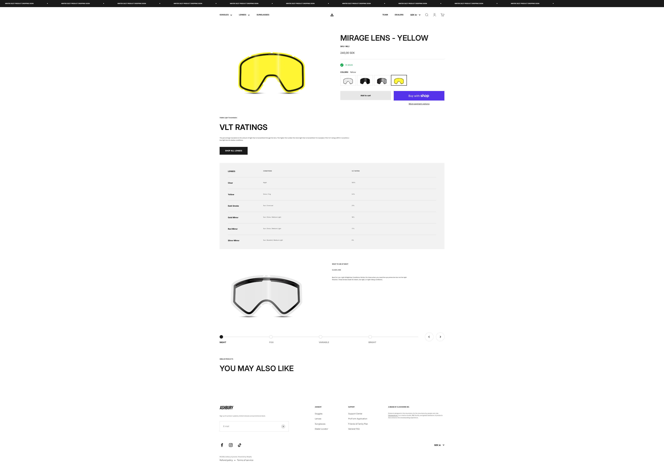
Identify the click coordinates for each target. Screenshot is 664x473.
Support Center (355, 413)
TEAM (385, 14)
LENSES (242, 14)
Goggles (318, 413)
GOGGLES (224, 14)
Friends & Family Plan (358, 424)
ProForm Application (357, 418)
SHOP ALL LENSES (233, 150)
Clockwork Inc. (393, 415)
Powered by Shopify (245, 457)
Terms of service (245, 460)
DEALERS (399, 14)
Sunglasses (320, 424)
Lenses (318, 418)
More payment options (419, 104)
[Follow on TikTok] (239, 445)
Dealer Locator (321, 429)
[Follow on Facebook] (222, 445)
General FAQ (353, 429)
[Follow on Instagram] (230, 445)
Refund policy (226, 460)
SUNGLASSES (263, 14)
